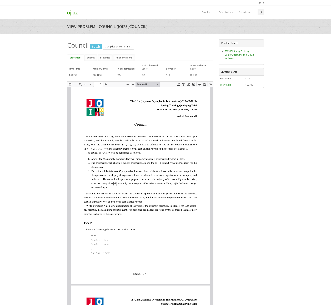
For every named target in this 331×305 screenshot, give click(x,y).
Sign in (261, 2)
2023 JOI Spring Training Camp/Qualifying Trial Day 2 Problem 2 (239, 55)
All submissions (124, 57)
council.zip (225, 84)
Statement (75, 57)
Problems (207, 12)
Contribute (245, 12)
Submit (91, 57)
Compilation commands (118, 46)
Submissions (226, 12)
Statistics (105, 57)
